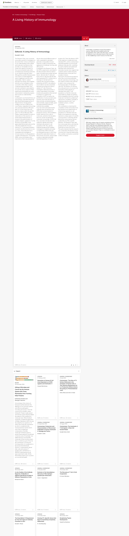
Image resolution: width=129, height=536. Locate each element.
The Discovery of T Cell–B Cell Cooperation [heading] (68, 473)
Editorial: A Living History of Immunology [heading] (32, 52)
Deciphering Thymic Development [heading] (65, 518)
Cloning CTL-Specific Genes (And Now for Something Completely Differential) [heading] (46, 519)
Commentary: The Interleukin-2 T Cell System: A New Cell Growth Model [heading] (69, 428)
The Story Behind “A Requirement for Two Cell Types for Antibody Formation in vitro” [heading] (24, 519)
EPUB (114, 65)
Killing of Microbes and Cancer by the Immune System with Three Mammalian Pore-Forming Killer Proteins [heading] (23, 392)
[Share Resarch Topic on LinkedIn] (113, 70)
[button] (29, 38)
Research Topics (41, 14)
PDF (110, 65)
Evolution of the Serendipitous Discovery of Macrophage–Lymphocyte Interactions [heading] (45, 474)
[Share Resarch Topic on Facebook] (111, 70)
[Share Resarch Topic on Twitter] (108, 70)
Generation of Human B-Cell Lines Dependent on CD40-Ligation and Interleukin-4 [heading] (45, 382)
